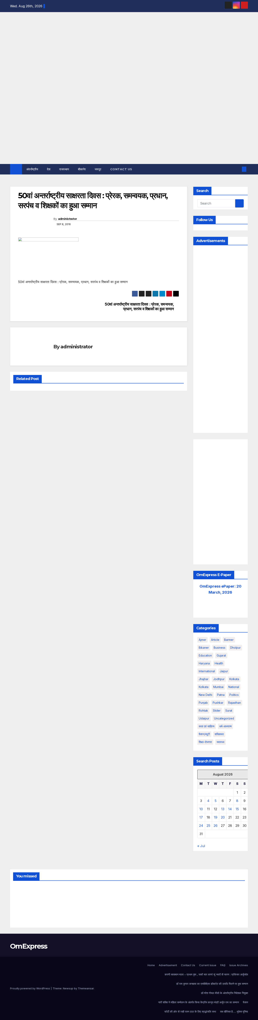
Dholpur (235, 647)
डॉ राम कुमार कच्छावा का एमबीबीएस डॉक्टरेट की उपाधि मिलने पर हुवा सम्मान (212, 983)
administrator (67, 219)
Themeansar (86, 988)
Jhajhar (203, 679)
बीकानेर (82, 169)
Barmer (229, 639)
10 (201, 809)
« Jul (201, 846)
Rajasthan (234, 702)
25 (208, 826)
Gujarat (221, 655)
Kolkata (203, 687)
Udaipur (204, 718)
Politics (234, 694)
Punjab (203, 702)
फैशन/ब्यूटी (204, 734)
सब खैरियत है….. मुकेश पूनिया (234, 1011)
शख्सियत (219, 734)
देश (48, 169)
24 (201, 826)
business (219, 647)
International (207, 671)
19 (215, 817)
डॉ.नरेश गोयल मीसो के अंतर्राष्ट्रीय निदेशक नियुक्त (224, 993)
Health (219, 663)
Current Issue (207, 965)
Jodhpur (219, 679)
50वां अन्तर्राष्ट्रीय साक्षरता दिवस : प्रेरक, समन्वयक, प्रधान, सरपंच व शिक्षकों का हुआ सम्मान (139, 306)
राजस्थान (64, 169)
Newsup (68, 988)
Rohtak (203, 710)
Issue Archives (238, 965)
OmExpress (13, 57)
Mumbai (218, 687)
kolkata (234, 679)
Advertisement (168, 965)
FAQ (222, 965)
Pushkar (218, 702)
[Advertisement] (129, 133)
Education (205, 655)
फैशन (245, 1002)
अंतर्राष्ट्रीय (32, 169)
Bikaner (204, 647)
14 (230, 809)
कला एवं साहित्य (206, 726)
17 (201, 817)
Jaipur (224, 671)
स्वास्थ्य (220, 742)
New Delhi (205, 694)
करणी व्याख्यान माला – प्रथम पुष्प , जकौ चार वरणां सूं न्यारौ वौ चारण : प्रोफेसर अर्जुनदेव (206, 974)
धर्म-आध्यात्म (225, 726)
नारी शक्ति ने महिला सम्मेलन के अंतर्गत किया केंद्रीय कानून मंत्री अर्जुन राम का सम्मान (198, 1002)
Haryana (204, 663)
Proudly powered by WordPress (30, 988)
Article (215, 639)
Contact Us (121, 169)
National (233, 687)
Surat (228, 710)
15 (237, 809)
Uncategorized (224, 718)
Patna (221, 694)
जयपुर (98, 169)
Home (151, 965)
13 (222, 809)
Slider (217, 710)
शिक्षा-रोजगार (205, 742)
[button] (237, 169)
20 (223, 817)
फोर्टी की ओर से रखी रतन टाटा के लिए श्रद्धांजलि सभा (190, 1011)
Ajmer (202, 639)
